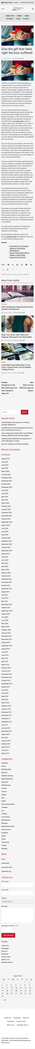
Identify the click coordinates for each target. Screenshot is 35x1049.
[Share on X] (13, 264)
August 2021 (5, 592)
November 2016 (6, 731)
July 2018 (4, 690)
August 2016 (5, 734)
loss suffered (25, 274)
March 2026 (5, 471)
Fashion (4, 788)
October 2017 (5, 718)
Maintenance (5, 820)
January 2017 (6, 728)
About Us (4, 951)
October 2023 (5, 547)
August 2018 (5, 687)
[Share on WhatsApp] (22, 264)
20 (16, 991)
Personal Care (6, 829)
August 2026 (5, 459)
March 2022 (5, 569)
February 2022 (6, 573)
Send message (8, 935)
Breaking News (6, 769)
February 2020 (6, 630)
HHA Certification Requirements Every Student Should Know (17, 308)
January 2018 (6, 709)
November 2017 (6, 715)
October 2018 (5, 680)
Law (2, 810)
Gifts (15, 274)
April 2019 (4, 661)
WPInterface (5, 1043)
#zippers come (10, 15)
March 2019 (5, 665)
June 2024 (4, 531)
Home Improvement (7, 804)
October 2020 (5, 608)
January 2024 (6, 538)
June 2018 (4, 693)
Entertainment (6, 785)
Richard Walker (17, 58)
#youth (18, 18)
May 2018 (4, 696)
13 (16, 988)
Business (3, 362)
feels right (7, 274)
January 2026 (6, 474)
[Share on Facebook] (8, 264)
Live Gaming (5, 817)
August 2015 (5, 747)
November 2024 (6, 516)
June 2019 (4, 655)
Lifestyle (4, 814)
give (19, 274)
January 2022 (6, 576)
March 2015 (5, 753)
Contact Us (5, 945)
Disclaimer (4, 954)
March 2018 (5, 703)
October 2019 (5, 642)
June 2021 (4, 598)
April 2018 (4, 699)
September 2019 (6, 646)
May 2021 (4, 601)
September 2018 (6, 684)
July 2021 (4, 595)
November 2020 (6, 604)
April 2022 (4, 566)
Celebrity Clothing (7, 776)
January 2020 (6, 633)
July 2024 (4, 528)
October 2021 (5, 585)
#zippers (19, 15)
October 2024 (5, 519)
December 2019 (6, 636)
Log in (3, 859)
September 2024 (6, 522)
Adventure (4, 763)
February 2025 (6, 506)
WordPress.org (6, 871)
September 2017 (6, 722)
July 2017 (4, 725)
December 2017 (6, 712)
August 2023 (5, 554)
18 (7, 991)
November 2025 (6, 481)
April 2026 (4, 468)
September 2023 (6, 550)
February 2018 (6, 706)
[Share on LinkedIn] (17, 264)
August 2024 (5, 525)
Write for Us (5, 959)
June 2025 (4, 493)
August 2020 (5, 614)
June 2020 (4, 620)
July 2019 (4, 652)
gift (12, 274)
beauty (3, 766)
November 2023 (6, 544)
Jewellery (4, 807)
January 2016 (6, 741)
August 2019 (5, 649)
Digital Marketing (7, 779)
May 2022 (4, 563)
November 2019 (6, 639)
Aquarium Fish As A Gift (17, 257)
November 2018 (6, 677)
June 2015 (4, 750)
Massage (4, 823)
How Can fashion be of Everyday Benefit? (15, 444)
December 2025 (6, 478)
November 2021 (6, 582)
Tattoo (3, 839)
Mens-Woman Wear (7, 826)
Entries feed (5, 863)
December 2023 (6, 541)
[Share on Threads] (7, 270)
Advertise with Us (7, 962)
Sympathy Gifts (18, 121)
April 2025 (4, 500)
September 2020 (6, 611)
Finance (4, 791)
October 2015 (5, 744)
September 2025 (6, 487)
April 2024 (4, 535)
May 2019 (4, 658)
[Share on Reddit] (31, 264)
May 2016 (4, 737)
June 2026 (4, 465)
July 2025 (4, 490)
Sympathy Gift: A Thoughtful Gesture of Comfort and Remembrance (19, 248)
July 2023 (4, 557)
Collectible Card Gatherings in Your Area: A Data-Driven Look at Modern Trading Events (16, 367)
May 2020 (4, 623)
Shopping (4, 833)
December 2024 (6, 512)
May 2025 (4, 497)
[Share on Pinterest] (26, 264)
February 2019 (6, 668)
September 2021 (6, 589)
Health (3, 801)
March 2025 (5, 503)
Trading (3, 845)
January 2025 (6, 509)
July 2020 (4, 617)
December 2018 (6, 674)
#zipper (27, 15)
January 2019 (6, 671)
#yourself (25, 18)
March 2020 (5, 627)
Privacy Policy (6, 957)
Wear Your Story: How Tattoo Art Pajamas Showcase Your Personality (16, 336)
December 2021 (6, 579)
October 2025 (5, 484)
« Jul (4, 1000)
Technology (5, 842)
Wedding (4, 848)
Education (4, 304)
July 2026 (4, 462)
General (3, 795)
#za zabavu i (10, 18)
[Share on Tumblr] (3, 270)
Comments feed (6, 867)
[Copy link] (12, 269)
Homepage (5, 948)
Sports (3, 836)
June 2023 (4, 560)
